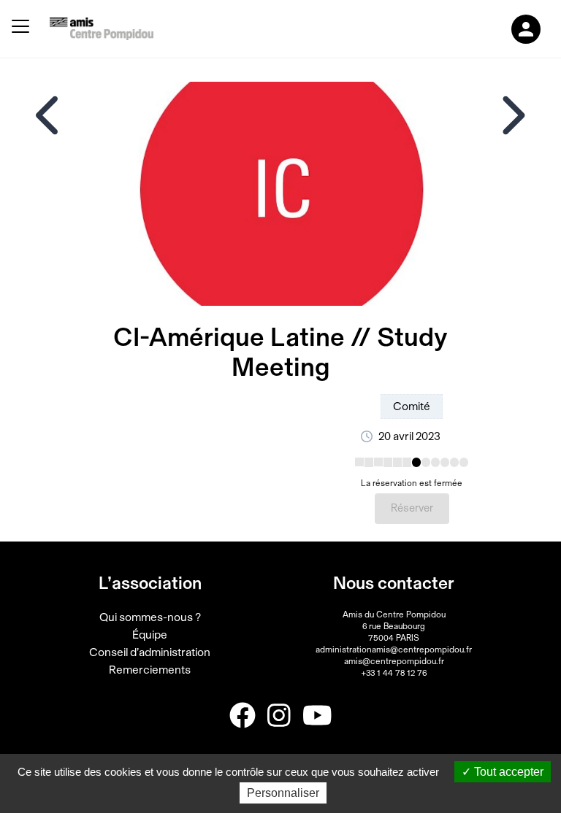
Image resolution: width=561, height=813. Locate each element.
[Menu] (20, 29)
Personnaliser (283, 793)
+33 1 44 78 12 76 (394, 672)
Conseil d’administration (149, 652)
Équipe (149, 635)
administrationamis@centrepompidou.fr (394, 649)
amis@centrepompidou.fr (394, 661)
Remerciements (150, 670)
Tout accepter (507, 772)
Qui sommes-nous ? (150, 617)
